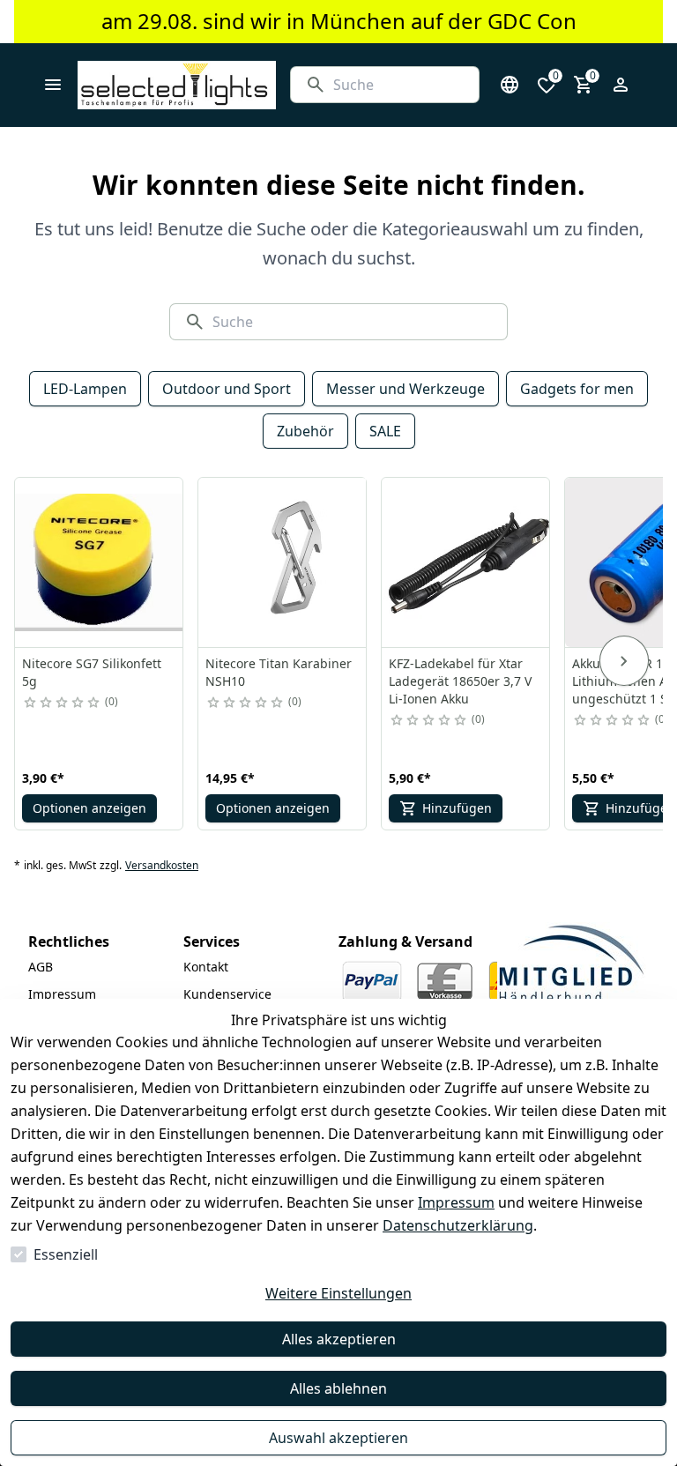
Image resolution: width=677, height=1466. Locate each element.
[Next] (624, 661)
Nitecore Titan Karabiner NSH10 (278, 672)
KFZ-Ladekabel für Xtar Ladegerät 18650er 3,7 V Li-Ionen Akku (460, 681)
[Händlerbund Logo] (571, 964)
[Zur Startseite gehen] (177, 85)
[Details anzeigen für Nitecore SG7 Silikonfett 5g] (99, 562)
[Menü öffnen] (53, 84)
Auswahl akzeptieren (338, 1437)
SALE (385, 431)
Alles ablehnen (338, 1388)
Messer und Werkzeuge (405, 388)
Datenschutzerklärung (458, 1225)
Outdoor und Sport (226, 388)
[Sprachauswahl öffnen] (509, 84)
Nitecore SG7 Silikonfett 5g (91, 672)
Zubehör (305, 431)
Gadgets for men (577, 388)
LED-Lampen (85, 388)
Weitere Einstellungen (338, 1293)
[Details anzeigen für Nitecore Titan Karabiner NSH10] (283, 562)
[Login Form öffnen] (620, 84)
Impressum (456, 1202)
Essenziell (65, 1254)
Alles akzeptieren (339, 1339)
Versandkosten (161, 866)
